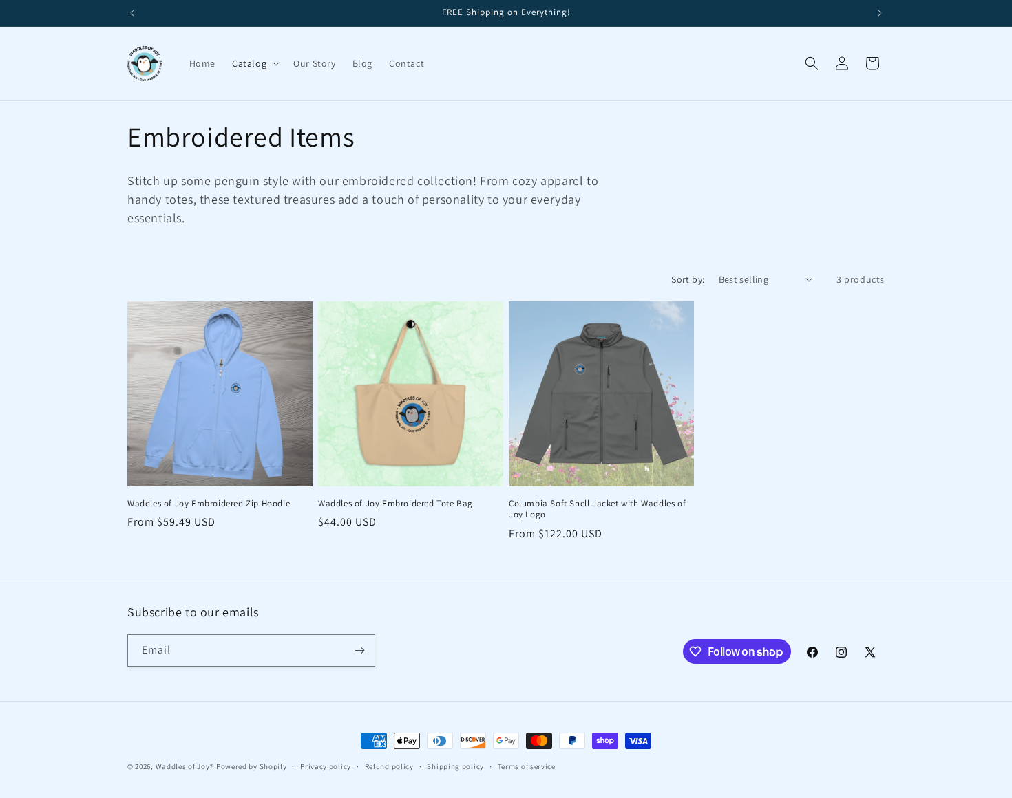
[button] (254, 63)
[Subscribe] (359, 650)
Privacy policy (325, 766)
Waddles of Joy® (185, 766)
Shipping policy (455, 766)
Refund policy (389, 766)
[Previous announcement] (132, 13)
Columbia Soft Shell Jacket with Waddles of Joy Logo (597, 509)
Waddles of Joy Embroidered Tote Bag (395, 503)
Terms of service (527, 766)
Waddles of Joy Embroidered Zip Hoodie (208, 503)
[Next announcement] (880, 13)
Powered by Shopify (251, 766)
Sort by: (687, 279)
